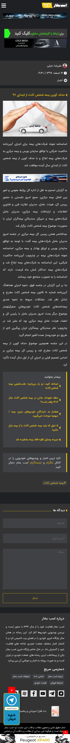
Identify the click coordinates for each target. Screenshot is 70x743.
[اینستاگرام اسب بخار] (61, 693)
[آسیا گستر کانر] (35, 43)
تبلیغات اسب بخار (21, 676)
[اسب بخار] (55, 5)
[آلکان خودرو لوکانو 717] (35, 15)
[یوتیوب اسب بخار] (43, 693)
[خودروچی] (35, 33)
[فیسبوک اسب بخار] (34, 693)
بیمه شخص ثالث (54, 483)
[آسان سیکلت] (35, 738)
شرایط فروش (56, 683)
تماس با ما (39, 676)
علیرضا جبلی (55, 65)
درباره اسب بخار (55, 676)
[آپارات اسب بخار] (24, 693)
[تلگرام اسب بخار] (35, 178)
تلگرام (49, 462)
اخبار (59, 80)
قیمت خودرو (40, 683)
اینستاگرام (36, 462)
